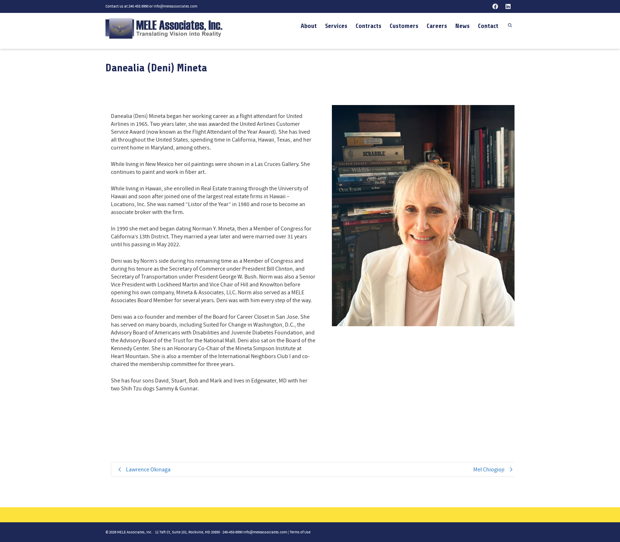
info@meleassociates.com (175, 6)
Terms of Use (300, 532)
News (462, 25)
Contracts (368, 25)
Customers (404, 25)
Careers (437, 25)
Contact (488, 25)
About (309, 25)
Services (336, 25)
